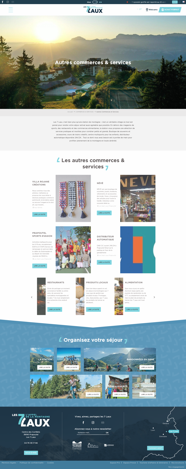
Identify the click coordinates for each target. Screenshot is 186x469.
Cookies (50, 463)
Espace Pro (115, 463)
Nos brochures (177, 463)
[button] (179, 2)
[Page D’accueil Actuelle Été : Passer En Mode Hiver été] (95, 2)
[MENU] (11, 12)
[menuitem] (92, 9)
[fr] (183, 2)
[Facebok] (2, 2)
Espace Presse (129, 463)
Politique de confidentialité (31, 463)
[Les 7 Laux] (31, 426)
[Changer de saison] (95, 2)
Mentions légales (9, 463)
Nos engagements (176, 467)
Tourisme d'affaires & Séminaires (154, 463)
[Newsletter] (12, 2)
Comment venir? (155, 448)
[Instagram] (7, 2)
